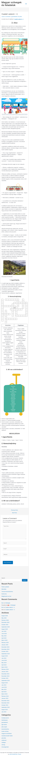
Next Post (14, 512)
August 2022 (5, 709)
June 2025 (4, 633)
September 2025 (6, 626)
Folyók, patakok (5, 586)
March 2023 (4, 694)
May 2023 (4, 689)
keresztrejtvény (5, 729)
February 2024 (5, 669)
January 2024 (5, 671)
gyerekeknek (14, 16)
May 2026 (4, 618)
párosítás (4, 738)
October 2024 (5, 651)
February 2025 (5, 642)
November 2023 (5, 676)
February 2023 (5, 696)
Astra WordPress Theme (15, 754)
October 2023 (5, 678)
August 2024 (5, 656)
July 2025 (4, 631)
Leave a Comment (6, 16)
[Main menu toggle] (26, 3)
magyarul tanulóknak (7, 733)
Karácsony (4, 593)
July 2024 (4, 658)
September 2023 (6, 680)
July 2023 (4, 685)
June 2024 (4, 660)
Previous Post (14, 510)
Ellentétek (4, 589)
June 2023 (4, 687)
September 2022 (6, 707)
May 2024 (4, 662)
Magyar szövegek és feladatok (11, 4)
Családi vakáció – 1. (18, 19)
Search (3, 578)
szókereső (4, 740)
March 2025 (4, 640)
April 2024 (4, 664)
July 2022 (4, 711)
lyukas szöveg (5, 731)
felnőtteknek (5, 720)
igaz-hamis (4, 724)
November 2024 (5, 649)
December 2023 (5, 673)
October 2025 (5, 624)
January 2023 (5, 698)
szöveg (3, 744)
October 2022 (5, 705)
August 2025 (5, 629)
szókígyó (4, 742)
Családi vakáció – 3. (10, 607)
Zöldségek (7, 603)
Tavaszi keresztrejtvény (7, 591)
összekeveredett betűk (7, 735)
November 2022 (5, 702)
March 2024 (4, 667)
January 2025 (5, 644)
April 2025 (4, 638)
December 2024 (5, 647)
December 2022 (5, 700)
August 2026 (5, 615)
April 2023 (4, 691)
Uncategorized (5, 747)
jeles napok (4, 726)
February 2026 (5, 620)
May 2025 (4, 635)
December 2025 (5, 622)
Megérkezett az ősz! (6, 596)
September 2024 (6, 653)
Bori (2, 603)
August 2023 (5, 682)
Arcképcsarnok (5, 717)
